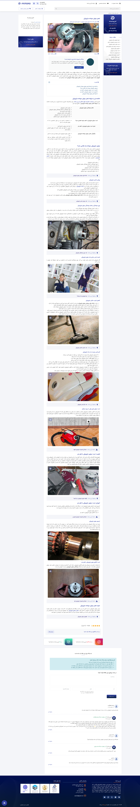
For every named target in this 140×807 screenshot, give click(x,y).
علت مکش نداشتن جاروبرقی (81, 347)
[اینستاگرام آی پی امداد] (108, 797)
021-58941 (113, 28)
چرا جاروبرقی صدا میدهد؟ (82, 296)
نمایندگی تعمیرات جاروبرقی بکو (80, 601)
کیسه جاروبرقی (80, 186)
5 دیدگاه (96, 54)
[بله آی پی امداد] (119, 797)
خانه (121, 13)
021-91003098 (113, 31)
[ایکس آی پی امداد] (111, 797)
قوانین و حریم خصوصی (24, 805)
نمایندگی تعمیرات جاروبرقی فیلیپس (80, 517)
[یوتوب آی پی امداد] (104, 797)
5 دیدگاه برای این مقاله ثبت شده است (83, 653)
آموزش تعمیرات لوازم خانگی (75, 21)
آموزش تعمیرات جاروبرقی (85, 21)
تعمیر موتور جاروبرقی (74, 610)
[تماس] (37, 3)
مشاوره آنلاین (79, 67)
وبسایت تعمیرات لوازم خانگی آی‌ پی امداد (83, 102)
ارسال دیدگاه (51, 632)
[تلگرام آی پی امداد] (115, 797)
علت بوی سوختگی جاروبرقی (81, 253)
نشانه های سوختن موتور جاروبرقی (80, 175)
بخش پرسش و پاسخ (25, 8)
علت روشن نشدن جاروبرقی (81, 201)
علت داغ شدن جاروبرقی (82, 404)
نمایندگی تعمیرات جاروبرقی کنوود (80, 449)
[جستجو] (56, 9)
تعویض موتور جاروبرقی (82, 616)
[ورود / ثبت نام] (34, 3)
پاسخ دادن (50, 712)
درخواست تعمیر (38, 8)
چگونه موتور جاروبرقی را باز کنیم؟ (80, 498)
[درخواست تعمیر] (4, 803)
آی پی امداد (104, 804)
